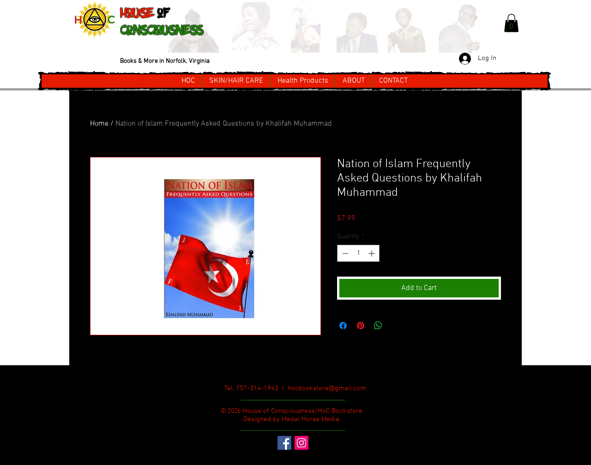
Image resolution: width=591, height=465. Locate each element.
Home (99, 123)
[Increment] (372, 253)
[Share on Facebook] (343, 325)
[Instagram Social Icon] (301, 443)
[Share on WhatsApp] (378, 325)
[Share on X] (395, 325)
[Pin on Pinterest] (360, 325)
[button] (511, 23)
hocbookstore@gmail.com (327, 388)
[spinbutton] (358, 253)
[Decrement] (344, 253)
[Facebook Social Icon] (284, 443)
